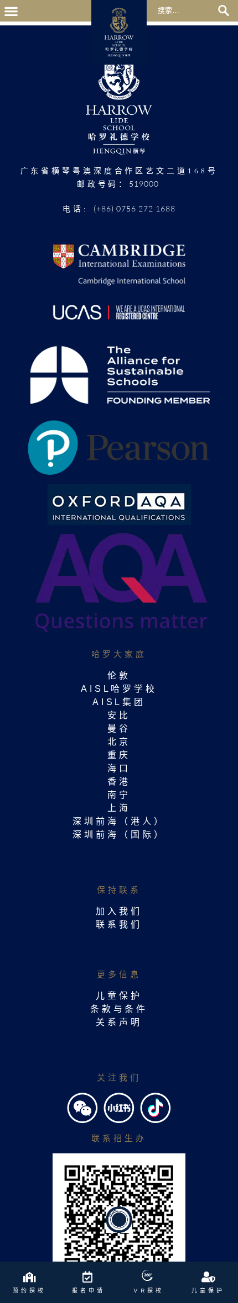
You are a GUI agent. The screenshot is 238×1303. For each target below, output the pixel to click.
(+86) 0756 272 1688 (134, 208)
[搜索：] (186, 9)
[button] (11, 11)
